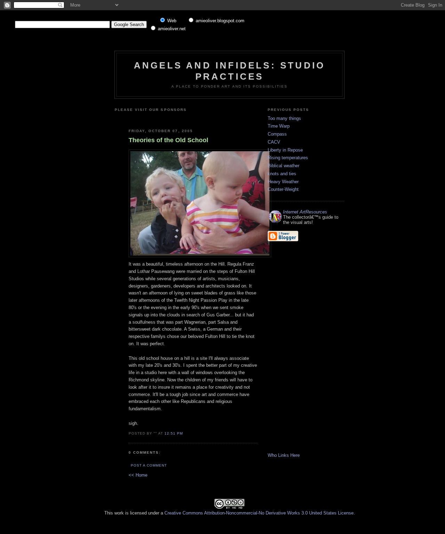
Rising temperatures (288, 157)
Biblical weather (283, 165)
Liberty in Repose (285, 150)
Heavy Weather (283, 181)
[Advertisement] (211, 117)
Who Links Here (284, 455)
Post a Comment (149, 465)
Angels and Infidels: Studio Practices (229, 70)
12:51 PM (173, 433)
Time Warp (279, 126)
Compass (277, 134)
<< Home (138, 475)
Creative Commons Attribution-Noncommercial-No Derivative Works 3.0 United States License (259, 513)
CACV (274, 142)
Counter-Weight (283, 189)
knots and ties (282, 173)
